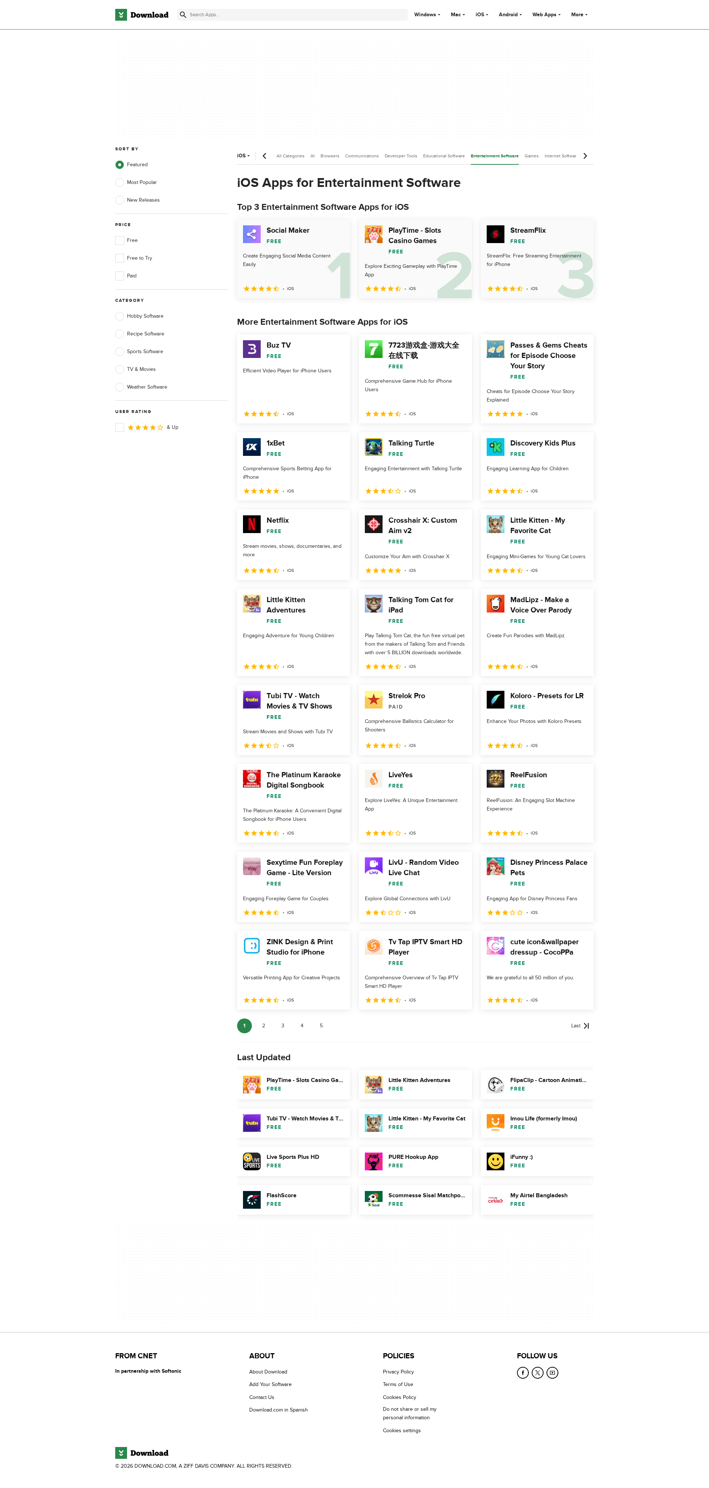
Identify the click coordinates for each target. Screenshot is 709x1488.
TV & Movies (141, 369)
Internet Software (562, 155)
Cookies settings (402, 1430)
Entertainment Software (495, 156)
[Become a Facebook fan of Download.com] (523, 1373)
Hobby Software (145, 316)
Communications (362, 155)
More (577, 14)
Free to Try (139, 258)
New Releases (143, 200)
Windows (425, 14)
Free (132, 240)
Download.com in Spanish (278, 1410)
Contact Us (261, 1397)
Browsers (330, 155)
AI (313, 155)
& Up (172, 427)
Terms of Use (398, 1384)
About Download (268, 1372)
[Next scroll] (585, 156)
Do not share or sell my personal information (409, 1413)
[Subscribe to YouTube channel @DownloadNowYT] (552, 1373)
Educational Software (444, 155)
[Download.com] (141, 15)
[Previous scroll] (265, 156)
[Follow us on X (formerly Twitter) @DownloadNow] (538, 1373)
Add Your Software (270, 1384)
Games (532, 155)
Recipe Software (145, 334)
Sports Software (145, 351)
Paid (132, 276)
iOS (480, 14)
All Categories (291, 155)
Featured (137, 164)
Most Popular (142, 182)
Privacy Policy (398, 1372)
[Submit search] (183, 15)
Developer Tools (401, 155)
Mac (456, 14)
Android (508, 14)
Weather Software (147, 387)
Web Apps (544, 14)
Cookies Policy (399, 1397)
